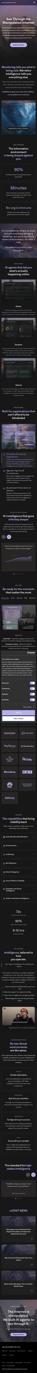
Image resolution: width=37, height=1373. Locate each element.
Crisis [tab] (13, 598)
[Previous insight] (3, 537)
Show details (27, 707)
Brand (3, 1365)
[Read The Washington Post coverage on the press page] (27, 746)
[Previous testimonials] (28, 1175)
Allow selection (18, 718)
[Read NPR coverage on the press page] (27, 772)
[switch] (32, 688)
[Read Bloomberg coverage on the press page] (9, 772)
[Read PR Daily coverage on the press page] (27, 759)
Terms (3, 1362)
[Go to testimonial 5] (21, 1198)
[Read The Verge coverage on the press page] (9, 746)
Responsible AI (19, 1362)
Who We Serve (22, 1351)
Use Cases (12, 1351)
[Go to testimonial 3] (18, 1198)
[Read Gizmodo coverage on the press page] (9, 733)
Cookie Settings (11, 1365)
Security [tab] (19, 598)
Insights (30, 1351)
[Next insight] (9, 537)
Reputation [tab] (5, 598)
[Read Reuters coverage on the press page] (27, 733)
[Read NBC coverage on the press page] (9, 785)
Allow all (18, 712)
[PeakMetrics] (8, 2)
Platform (4, 1351)
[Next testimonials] (33, 1175)
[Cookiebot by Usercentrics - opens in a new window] (27, 653)
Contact (4, 1355)
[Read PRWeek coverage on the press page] (9, 798)
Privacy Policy (10, 1362)
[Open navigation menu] (34, 2)
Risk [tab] (25, 598)
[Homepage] (11, 1347)
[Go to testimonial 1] (15, 1198)
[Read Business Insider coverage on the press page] (27, 785)
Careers (11, 1355)
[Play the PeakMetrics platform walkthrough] (18, 1016)
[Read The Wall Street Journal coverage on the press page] (9, 759)
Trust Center (27, 1362)
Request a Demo (18, 45)
